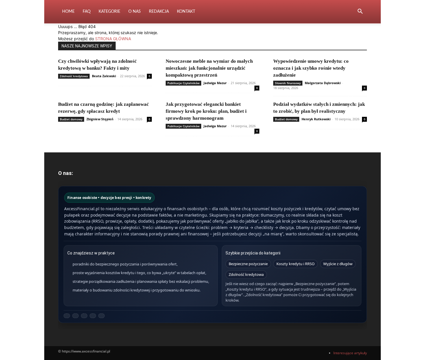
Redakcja (159, 12)
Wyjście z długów (337, 263)
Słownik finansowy (288, 83)
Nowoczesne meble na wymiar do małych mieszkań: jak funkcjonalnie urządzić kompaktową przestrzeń (209, 68)
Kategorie (109, 12)
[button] (360, 12)
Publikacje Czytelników (183, 83)
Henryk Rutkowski (316, 119)
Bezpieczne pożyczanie (248, 263)
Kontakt (186, 12)
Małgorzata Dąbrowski (323, 83)
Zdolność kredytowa (74, 76)
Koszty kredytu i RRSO (295, 263)
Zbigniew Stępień (99, 119)
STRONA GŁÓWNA (113, 38)
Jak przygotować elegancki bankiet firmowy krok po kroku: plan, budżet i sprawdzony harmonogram (206, 111)
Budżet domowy (71, 119)
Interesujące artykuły (350, 352)
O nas (134, 12)
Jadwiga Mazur (215, 83)
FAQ (86, 12)
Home (68, 12)
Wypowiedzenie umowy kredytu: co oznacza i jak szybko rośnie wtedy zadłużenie (311, 68)
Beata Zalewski (104, 76)
